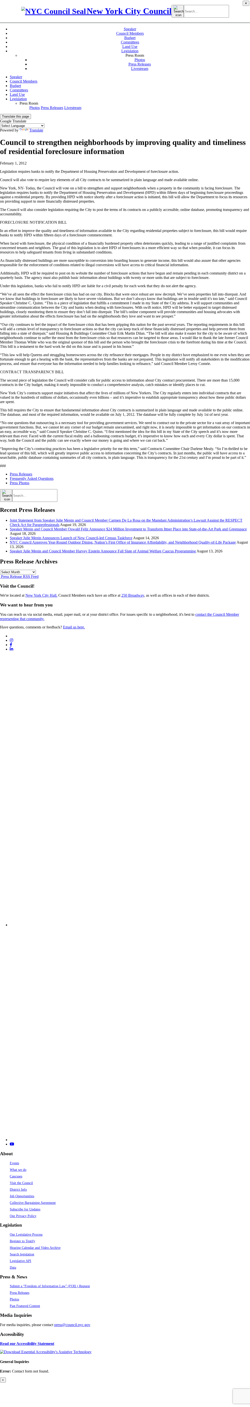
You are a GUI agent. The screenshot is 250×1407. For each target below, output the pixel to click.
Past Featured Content (25, 1306)
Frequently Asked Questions (31, 478)
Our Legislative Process (26, 1234)
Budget (129, 38)
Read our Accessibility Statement (27, 1343)
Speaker (130, 29)
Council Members (130, 33)
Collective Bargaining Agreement (33, 1203)
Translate (36, 130)
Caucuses (16, 1176)
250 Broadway (132, 595)
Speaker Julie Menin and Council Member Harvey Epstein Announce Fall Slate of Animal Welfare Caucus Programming (103, 551)
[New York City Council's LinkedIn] (11, 649)
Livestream (139, 68)
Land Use (129, 46)
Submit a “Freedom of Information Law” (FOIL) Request (50, 1286)
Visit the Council (21, 1183)
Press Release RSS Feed (19, 576)
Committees (130, 42)
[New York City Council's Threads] (130, 925)
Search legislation (22, 1254)
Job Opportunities (22, 1196)
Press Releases (139, 64)
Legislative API (20, 1261)
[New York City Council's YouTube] (12, 1144)
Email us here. (74, 627)
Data (13, 1267)
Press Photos (19, 483)
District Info (18, 1189)
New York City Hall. (41, 595)
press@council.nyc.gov (72, 1325)
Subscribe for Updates (25, 1209)
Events (14, 1163)
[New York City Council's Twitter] (12, 636)
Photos (140, 60)
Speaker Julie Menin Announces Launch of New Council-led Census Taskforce (71, 538)
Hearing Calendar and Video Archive (35, 1248)
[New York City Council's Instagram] (11, 640)
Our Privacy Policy (23, 1216)
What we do (18, 1170)
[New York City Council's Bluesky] (130, 1140)
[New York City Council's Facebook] (11, 645)
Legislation (129, 51)
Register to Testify (22, 1241)
